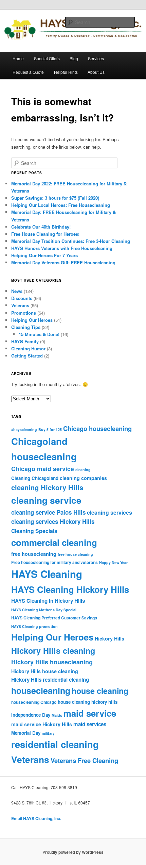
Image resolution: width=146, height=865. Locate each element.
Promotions (23, 313)
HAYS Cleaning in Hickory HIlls (48, 600)
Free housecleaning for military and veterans (54, 562)
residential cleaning (55, 744)
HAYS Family (25, 341)
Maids (57, 715)
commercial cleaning (54, 542)
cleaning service (46, 500)
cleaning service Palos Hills (48, 512)
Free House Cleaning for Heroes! (45, 234)
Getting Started (27, 355)
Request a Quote (28, 72)
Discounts (21, 298)
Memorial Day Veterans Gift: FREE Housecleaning (63, 262)
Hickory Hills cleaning (53, 650)
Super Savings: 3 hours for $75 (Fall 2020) (55, 198)
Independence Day (30, 715)
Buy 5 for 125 (50, 429)
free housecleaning (33, 553)
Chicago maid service (42, 468)
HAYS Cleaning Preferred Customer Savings (54, 618)
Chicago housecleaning (97, 428)
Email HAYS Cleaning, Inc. (36, 818)
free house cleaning (75, 554)
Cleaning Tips (25, 327)
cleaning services (109, 512)
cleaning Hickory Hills (47, 487)
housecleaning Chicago (33, 702)
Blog (74, 58)
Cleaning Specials (34, 531)
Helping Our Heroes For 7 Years (44, 255)
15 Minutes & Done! (39, 334)
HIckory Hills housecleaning (52, 662)
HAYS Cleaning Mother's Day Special (43, 609)
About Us (96, 72)
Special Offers (47, 58)
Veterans (20, 305)
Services (96, 58)
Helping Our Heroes (32, 320)
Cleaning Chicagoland (34, 478)
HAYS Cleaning (46, 574)
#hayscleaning (24, 429)
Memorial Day (25, 733)
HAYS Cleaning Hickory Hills (70, 589)
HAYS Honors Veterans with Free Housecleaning (61, 248)
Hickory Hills (109, 638)
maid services (89, 724)
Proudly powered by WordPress (73, 852)
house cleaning (100, 690)
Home (18, 58)
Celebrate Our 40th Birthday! (41, 226)
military (48, 733)
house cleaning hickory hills (87, 702)
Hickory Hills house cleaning (44, 671)
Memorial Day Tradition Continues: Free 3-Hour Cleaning (70, 241)
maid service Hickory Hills (41, 724)
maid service (89, 713)
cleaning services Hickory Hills (52, 521)
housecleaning (40, 690)
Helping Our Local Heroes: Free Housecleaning (60, 205)
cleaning (83, 469)
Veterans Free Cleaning (84, 760)
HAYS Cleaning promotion (34, 626)
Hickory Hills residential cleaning (50, 679)
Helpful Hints (66, 72)
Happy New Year (113, 562)
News (16, 291)
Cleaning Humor (28, 348)
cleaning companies (83, 478)
